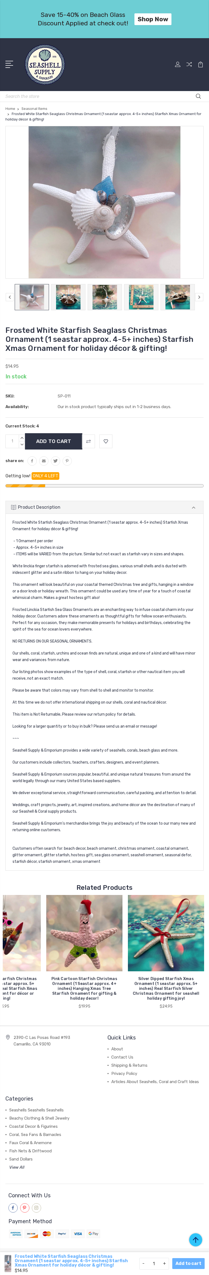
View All (16, 1167)
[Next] (199, 297)
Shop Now (153, 19)
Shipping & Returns (129, 1065)
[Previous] (10, 297)
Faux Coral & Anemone (30, 1142)
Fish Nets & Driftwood (30, 1151)
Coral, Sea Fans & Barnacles (35, 1134)
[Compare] (189, 67)
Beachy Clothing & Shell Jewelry (39, 1118)
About (117, 1049)
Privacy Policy (124, 1073)
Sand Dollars (21, 1159)
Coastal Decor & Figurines (33, 1126)
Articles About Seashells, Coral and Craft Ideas (155, 1081)
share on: (14, 460)
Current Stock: (22, 426)
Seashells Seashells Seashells (36, 1110)
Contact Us (122, 1057)
